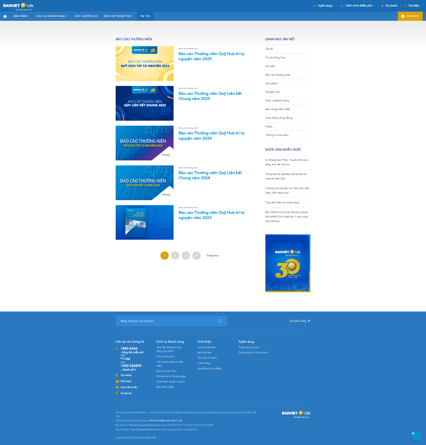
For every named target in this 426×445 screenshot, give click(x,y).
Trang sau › (213, 255)
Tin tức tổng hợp (275, 57)
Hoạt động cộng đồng (278, 118)
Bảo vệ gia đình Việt (277, 109)
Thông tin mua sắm (277, 135)
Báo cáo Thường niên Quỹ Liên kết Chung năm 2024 (210, 175)
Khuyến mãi (272, 92)
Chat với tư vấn (129, 387)
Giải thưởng (204, 363)
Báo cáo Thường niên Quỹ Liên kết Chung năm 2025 (210, 96)
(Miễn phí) (358, 5)
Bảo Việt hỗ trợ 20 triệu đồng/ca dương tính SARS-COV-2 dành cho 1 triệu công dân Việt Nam (286, 217)
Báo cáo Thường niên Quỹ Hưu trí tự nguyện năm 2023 (211, 215)
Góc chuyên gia (86, 16)
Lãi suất (270, 66)
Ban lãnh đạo (205, 352)
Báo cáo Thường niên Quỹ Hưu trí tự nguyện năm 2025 (211, 56)
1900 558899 (131, 368)
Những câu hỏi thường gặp (171, 376)
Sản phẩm (20, 16)
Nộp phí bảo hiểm (166, 371)
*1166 (125, 359)
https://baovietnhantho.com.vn (145, 429)
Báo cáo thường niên (278, 75)
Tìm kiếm (413, 5)
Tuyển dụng (325, 5)
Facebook (126, 393)
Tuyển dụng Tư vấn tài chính (253, 352)
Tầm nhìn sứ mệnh (207, 357)
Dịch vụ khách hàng (50, 16)
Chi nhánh (391, 5)
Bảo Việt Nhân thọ (117, 16)
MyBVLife (412, 16)
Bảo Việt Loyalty (165, 386)
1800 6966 (132, 350)
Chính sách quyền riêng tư (171, 381)
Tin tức (145, 16)
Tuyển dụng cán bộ (248, 347)
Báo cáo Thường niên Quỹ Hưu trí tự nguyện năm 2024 (211, 135)
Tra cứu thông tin (166, 356)
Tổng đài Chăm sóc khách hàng (282, 202)
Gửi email (126, 381)
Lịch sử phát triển (207, 347)
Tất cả (269, 49)
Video (269, 126)
